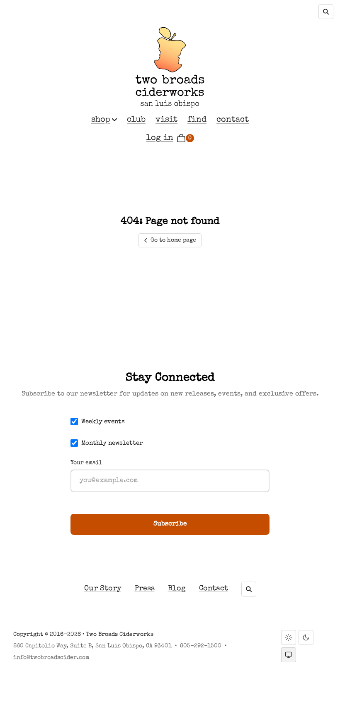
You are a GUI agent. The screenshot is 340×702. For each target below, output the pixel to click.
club (136, 120)
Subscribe (170, 524)
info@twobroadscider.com (51, 658)
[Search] (325, 11)
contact (232, 120)
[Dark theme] (306, 637)
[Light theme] (288, 637)
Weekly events (103, 422)
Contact (213, 588)
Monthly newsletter (112, 443)
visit (166, 120)
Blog (177, 588)
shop (100, 120)
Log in (159, 138)
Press (145, 588)
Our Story (102, 588)
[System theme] (288, 654)
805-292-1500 (200, 646)
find (196, 120)
